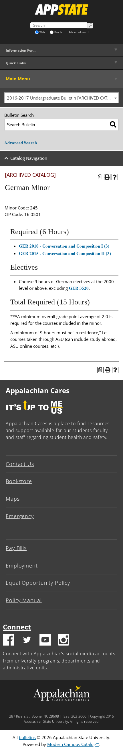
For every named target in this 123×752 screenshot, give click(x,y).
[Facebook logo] (8, 640)
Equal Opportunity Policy (38, 582)
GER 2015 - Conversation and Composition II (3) (65, 253)
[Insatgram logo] (63, 640)
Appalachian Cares (38, 390)
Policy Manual (24, 600)
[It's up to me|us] (34, 415)
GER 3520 (79, 288)
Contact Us (20, 463)
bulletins (27, 737)
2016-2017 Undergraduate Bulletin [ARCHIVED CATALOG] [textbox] (62, 98)
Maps (13, 498)
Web (42, 32)
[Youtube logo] (45, 640)
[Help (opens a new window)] (115, 177)
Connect (17, 626)
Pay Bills (16, 548)
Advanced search (79, 32)
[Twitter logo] (27, 640)
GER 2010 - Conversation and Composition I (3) (64, 246)
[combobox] (61, 97)
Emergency (20, 516)
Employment (22, 565)
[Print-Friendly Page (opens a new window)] (107, 177)
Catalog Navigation (28, 158)
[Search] (113, 125)
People (58, 32)
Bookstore (19, 481)
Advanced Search (20, 142)
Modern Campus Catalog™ (73, 744)
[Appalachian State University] (61, 9)
